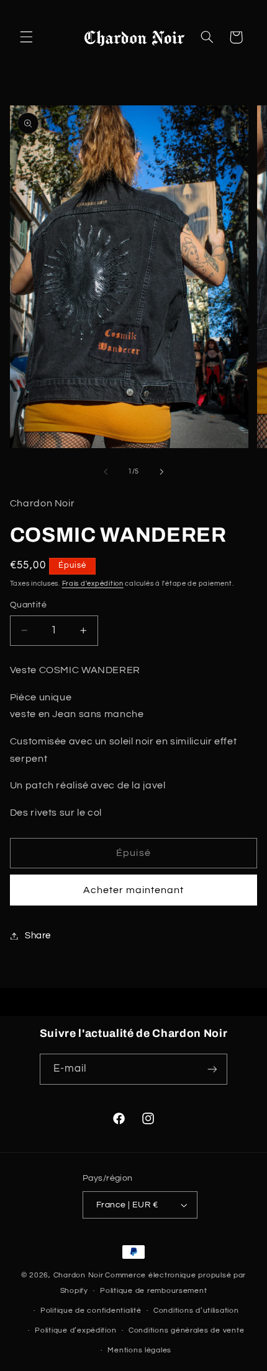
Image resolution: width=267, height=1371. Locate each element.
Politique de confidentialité (91, 1310)
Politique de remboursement (153, 1290)
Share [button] (38, 935)
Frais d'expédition (93, 583)
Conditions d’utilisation (196, 1310)
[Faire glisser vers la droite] (161, 471)
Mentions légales (139, 1350)
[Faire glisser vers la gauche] (105, 471)
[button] (26, 37)
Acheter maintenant (133, 890)
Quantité (28, 605)
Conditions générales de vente (186, 1330)
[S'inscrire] (212, 1069)
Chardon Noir (78, 1275)
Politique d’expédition (75, 1330)
